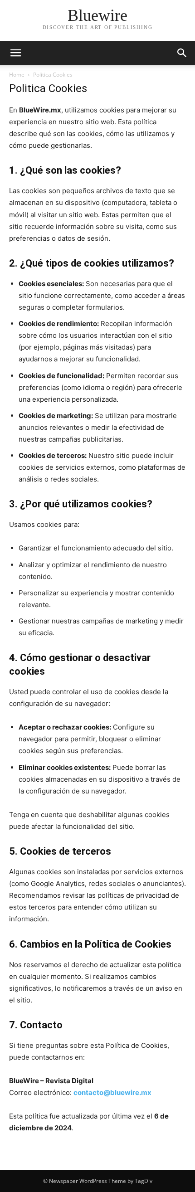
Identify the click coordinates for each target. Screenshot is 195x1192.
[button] (15, 53)
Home (16, 74)
